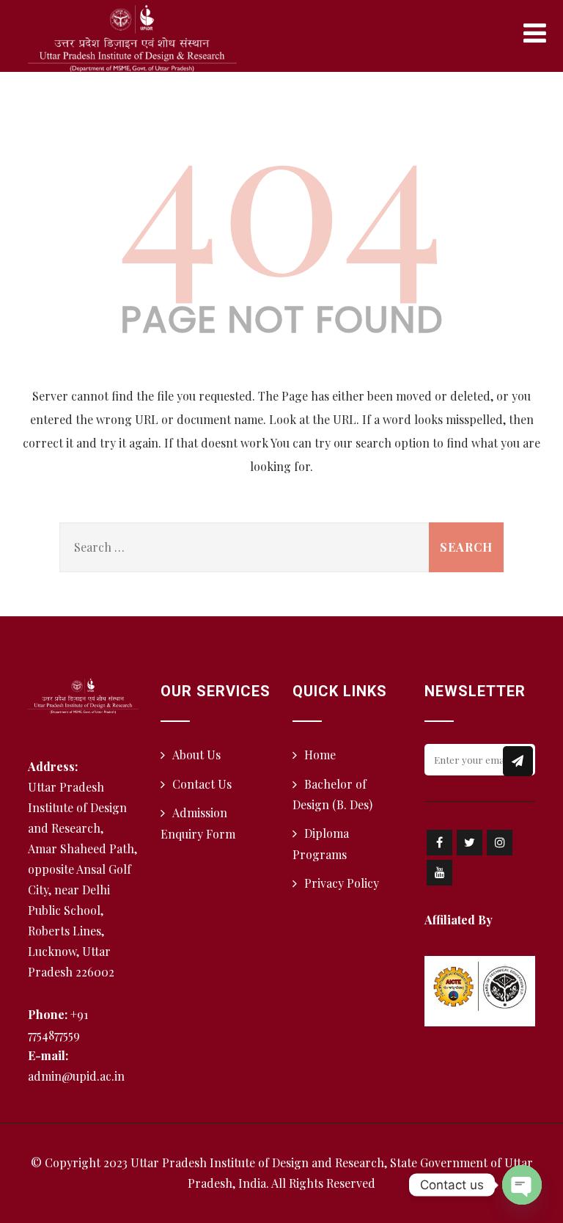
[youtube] (439, 873)
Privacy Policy (341, 883)
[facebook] (439, 842)
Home (320, 754)
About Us (196, 754)
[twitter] (469, 842)
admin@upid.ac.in (76, 1076)
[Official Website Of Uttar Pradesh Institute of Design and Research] (132, 38)
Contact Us (202, 784)
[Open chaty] (522, 1185)
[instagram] (499, 842)
